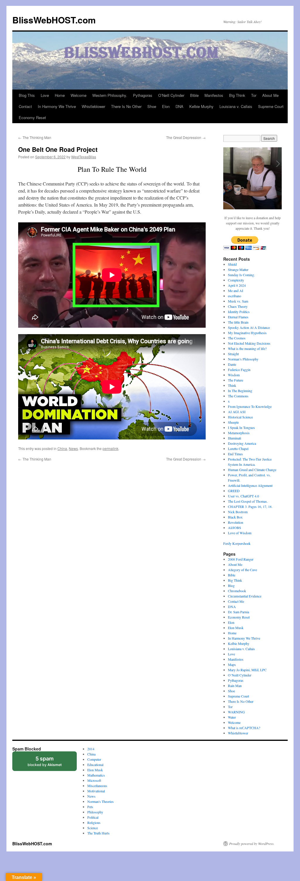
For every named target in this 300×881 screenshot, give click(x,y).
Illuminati (234, 438)
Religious (93, 822)
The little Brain (238, 322)
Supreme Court (271, 106)
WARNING (236, 712)
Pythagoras (142, 95)
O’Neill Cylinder (171, 95)
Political (92, 817)
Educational (95, 764)
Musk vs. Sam (238, 301)
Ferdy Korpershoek (236, 543)
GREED (234, 490)
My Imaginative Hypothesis (247, 332)
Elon (166, 106)
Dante (232, 364)
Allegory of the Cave (242, 569)
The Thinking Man (34, 137)
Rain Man (235, 685)
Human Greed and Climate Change (252, 469)
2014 (90, 748)
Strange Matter (238, 269)
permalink (110, 448)
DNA (179, 106)
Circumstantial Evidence (244, 596)
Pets (90, 806)
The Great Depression (186, 137)
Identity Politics (239, 311)
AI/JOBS (234, 527)
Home (60, 95)
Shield (232, 264)
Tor (253, 95)
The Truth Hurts (98, 833)
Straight (233, 353)
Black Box (235, 517)
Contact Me (236, 601)
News (73, 448)
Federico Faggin (239, 369)
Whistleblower (93, 106)
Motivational (96, 791)
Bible (194, 95)
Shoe (151, 106)
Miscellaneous (97, 785)
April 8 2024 (237, 285)
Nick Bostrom (238, 511)
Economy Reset (32, 117)
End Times (235, 453)
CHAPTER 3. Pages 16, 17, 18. (250, 506)
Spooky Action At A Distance (249, 327)
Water (232, 717)
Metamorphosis (239, 432)
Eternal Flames (238, 317)
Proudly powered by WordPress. (252, 843)
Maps (232, 664)
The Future (235, 380)
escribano (234, 295)
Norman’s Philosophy (243, 359)
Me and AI (235, 290)
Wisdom (234, 374)
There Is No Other (126, 106)
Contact (25, 106)
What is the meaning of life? (247, 348)
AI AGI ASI (237, 411)
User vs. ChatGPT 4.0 (243, 496)
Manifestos (213, 95)
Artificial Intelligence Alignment (250, 485)
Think (232, 385)
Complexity (236, 280)
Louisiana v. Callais (235, 106)
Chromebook (237, 590)
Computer (94, 759)
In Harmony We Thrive (57, 106)
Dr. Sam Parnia (238, 611)
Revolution (235, 522)
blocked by (50, 763)
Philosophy (95, 812)
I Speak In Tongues (241, 427)
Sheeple (233, 422)
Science (92, 827)
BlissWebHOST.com (54, 19)
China (62, 448)
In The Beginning (240, 390)
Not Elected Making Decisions (249, 343)
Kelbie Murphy (201, 106)
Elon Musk (235, 627)
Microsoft (94, 780)
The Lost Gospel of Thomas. (248, 501)
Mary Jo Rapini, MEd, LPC (247, 669)
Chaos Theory (238, 306)
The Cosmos (237, 338)
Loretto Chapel (238, 448)
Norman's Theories (100, 801)
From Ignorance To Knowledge (250, 406)
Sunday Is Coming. (241, 274)
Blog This (27, 95)
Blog (231, 585)
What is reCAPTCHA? (244, 727)
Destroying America (242, 443)
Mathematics (96, 775)
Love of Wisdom (239, 532)
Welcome (78, 95)
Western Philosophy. (109, 95)
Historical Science (240, 417)
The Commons (238, 396)
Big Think (237, 95)
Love (45, 95)
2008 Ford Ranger (240, 559)
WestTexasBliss (83, 156)
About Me (270, 95)
